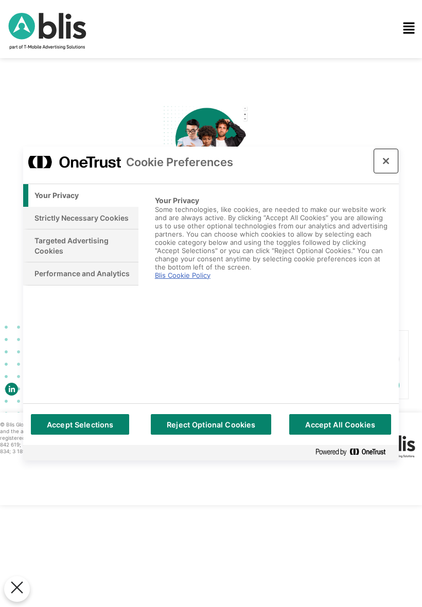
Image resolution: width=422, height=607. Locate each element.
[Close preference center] (386, 161)
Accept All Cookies (340, 424)
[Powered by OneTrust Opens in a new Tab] (354, 452)
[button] (273, 29)
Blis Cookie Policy (182, 275)
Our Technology (171, 51)
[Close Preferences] (17, 589)
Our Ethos (159, 80)
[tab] (80, 195)
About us (157, 139)
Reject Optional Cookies (211, 424)
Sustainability (166, 109)
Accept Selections (80, 424)
